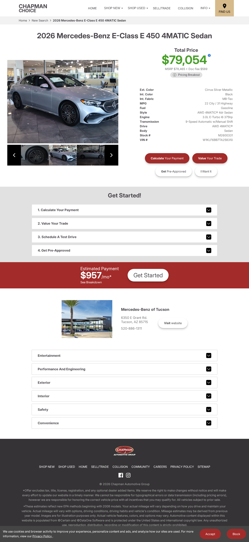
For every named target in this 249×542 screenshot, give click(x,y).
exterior (44, 382)
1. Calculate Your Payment (58, 210)
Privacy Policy (182, 467)
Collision (185, 8)
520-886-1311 (131, 328)
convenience (48, 423)
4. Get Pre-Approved (54, 250)
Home (92, 8)
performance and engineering (61, 369)
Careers (160, 467)
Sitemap (204, 467)
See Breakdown (91, 282)
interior (43, 396)
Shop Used (136, 8)
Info (204, 8)
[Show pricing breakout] (209, 55)
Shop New (112, 8)
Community (140, 467)
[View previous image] (14, 155)
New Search (40, 20)
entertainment (49, 356)
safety (43, 409)
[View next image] (111, 155)
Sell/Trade (162, 8)
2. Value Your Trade (53, 223)
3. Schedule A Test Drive (57, 237)
